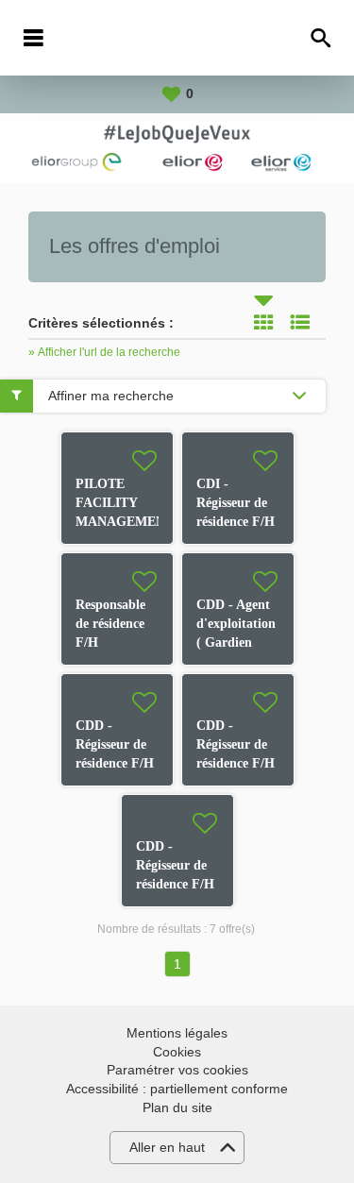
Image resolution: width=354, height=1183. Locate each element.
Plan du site (177, 1107)
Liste (300, 322)
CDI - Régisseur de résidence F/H (235, 503)
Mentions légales (177, 1032)
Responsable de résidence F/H (110, 624)
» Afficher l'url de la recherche (104, 352)
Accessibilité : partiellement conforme (177, 1088)
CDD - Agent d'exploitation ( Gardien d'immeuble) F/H (236, 642)
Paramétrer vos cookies (177, 1069)
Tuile (263, 322)
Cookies (177, 1051)
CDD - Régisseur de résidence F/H (115, 744)
